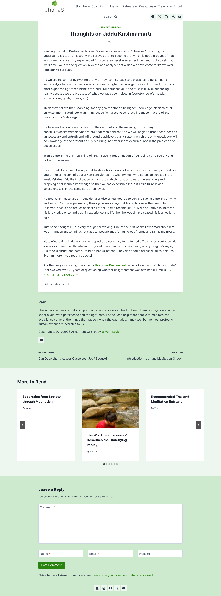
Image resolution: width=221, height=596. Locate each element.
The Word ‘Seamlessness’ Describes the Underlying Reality (107, 440)
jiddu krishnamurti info (58, 284)
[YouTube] (180, 17)
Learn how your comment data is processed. (123, 575)
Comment (48, 507)
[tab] (104, 464)
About (178, 6)
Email (94, 553)
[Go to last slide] (22, 425)
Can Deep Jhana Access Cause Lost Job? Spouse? (72, 355)
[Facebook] (153, 17)
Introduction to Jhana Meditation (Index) (155, 355)
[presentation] (110, 408)
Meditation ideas (110, 27)
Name (45, 553)
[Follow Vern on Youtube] (41, 340)
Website (144, 553)
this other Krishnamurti (111, 265)
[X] (160, 17)
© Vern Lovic (111, 331)
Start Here (82, 6)
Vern (110, 42)
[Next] (198, 425)
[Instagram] (166, 17)
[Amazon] (173, 17)
